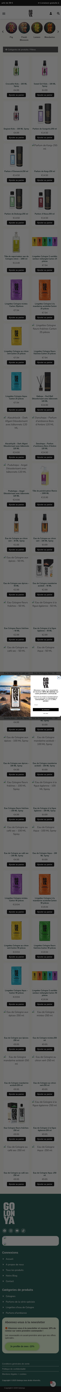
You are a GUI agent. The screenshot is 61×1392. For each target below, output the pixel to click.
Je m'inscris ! (46, 709)
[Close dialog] (58, 677)
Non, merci (45, 713)
